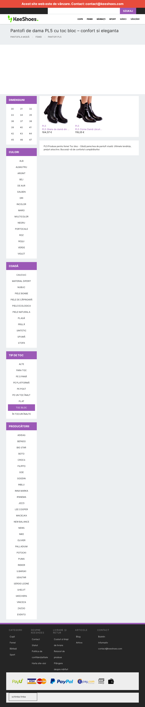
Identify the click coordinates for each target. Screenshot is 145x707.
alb (21, 161)
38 (30, 121)
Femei (13, 642)
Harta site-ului (39, 663)
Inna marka (21, 490)
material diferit (21, 281)
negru (21, 222)
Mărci (123, 19)
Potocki (21, 552)
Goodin (21, 478)
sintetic (21, 330)
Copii (12, 636)
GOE (21, 472)
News (21, 528)
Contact (36, 639)
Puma (21, 559)
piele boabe (21, 293)
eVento (21, 614)
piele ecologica (21, 305)
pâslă (21, 324)
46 (21, 139)
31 (21, 108)
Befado (21, 441)
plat (21, 401)
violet (21, 253)
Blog (78, 636)
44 (30, 133)
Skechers (21, 596)
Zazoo (21, 608)
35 (30, 115)
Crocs (21, 460)
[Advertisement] (72, 69)
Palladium (21, 546)
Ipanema (21, 497)
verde (21, 247)
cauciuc (21, 275)
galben (21, 191)
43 (21, 133)
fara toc (21, 370)
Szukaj (128, 10)
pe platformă (21, 382)
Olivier (21, 540)
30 (12, 108)
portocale (21, 229)
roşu (21, 241)
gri (21, 198)
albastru (21, 167)
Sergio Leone (21, 583)
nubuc (21, 287)
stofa (21, 343)
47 (30, 139)
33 (12, 115)
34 (21, 115)
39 (12, 127)
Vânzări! (135, 19)
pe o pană (21, 376)
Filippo (21, 466)
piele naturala (21, 312)
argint (21, 173)
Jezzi (21, 503)
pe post (21, 389)
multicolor (21, 216)
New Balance (21, 521)
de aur (21, 185)
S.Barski (21, 571)
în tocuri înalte (21, 414)
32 (30, 108)
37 (21, 121)
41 (30, 127)
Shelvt (21, 589)
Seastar (21, 577)
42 (12, 133)
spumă (21, 336)
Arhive (79, 642)
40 (21, 127)
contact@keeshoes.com (104, 4)
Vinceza (21, 602)
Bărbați (13, 648)
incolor (21, 204)
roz (21, 235)
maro (21, 210)
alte (21, 364)
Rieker (21, 565)
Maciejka (21, 515)
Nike (21, 534)
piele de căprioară (21, 299)
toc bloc (21, 407)
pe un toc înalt (21, 395)
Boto (21, 453)
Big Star (21, 447)
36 (12, 121)
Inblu (21, 484)
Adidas (21, 435)
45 (12, 139)
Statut (35, 645)
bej (21, 179)
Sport (12, 654)
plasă (21, 318)
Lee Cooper (21, 509)
